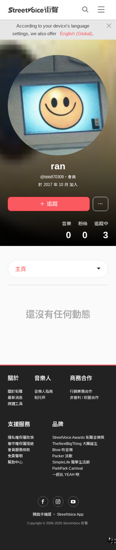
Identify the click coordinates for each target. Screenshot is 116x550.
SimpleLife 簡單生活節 (71, 462)
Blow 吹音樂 (62, 450)
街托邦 (39, 398)
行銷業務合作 (81, 391)
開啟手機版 (42, 514)
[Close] (109, 26)
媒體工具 (15, 404)
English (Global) (76, 33)
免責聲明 (15, 456)
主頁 (20, 269)
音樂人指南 (43, 391)
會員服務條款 (19, 450)
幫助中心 (15, 462)
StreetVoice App (70, 514)
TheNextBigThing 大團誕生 (74, 444)
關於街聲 (15, 391)
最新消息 (15, 398)
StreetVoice (33, 9)
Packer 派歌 (62, 456)
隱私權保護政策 (21, 437)
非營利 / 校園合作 (84, 398)
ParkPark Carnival (67, 468)
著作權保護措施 (21, 444)
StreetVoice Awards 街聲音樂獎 (78, 437)
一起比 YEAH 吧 (65, 474)
